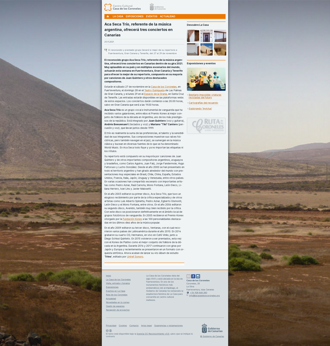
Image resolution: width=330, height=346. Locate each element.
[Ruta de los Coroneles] (206, 119)
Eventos (151, 16)
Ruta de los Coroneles (116, 294)
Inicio (108, 275)
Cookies (123, 325)
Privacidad (111, 325)
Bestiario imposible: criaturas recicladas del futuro (205, 96)
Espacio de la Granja (155, 93)
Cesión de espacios (115, 306)
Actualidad (167, 16)
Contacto (134, 325)
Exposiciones (134, 16)
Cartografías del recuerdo (203, 103)
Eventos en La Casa (115, 291)
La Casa (118, 16)
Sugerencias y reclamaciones (168, 325)
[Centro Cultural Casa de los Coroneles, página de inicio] (135, 7)
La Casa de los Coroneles (118, 279)
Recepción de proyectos (118, 310)
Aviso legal (146, 325)
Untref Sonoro (135, 256)
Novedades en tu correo (117, 302)
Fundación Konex (132, 219)
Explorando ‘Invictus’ (200, 108)
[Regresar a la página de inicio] (107, 16)
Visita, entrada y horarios (118, 283)
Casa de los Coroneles (164, 86)
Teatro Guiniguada (154, 90)
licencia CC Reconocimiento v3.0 (153, 333)
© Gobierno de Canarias (212, 336)
